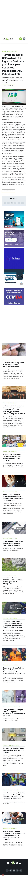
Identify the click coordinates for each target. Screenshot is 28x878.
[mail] (20, 870)
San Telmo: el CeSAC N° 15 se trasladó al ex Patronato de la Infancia (13, 750)
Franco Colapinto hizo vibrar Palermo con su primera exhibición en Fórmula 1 (13, 543)
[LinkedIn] (12, 203)
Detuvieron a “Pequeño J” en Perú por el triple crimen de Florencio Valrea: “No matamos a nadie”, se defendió (14, 671)
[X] (8, 203)
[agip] (14, 89)
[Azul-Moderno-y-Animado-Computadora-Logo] (14, 249)
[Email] (22, 203)
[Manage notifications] (3, 875)
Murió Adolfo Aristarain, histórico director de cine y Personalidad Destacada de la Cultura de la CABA (13, 498)
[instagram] (14, 870)
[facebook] (7, 870)
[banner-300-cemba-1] (14, 288)
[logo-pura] (8, 38)
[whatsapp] (17, 870)
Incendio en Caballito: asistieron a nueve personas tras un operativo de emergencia (13, 581)
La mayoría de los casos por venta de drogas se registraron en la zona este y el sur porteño (14, 713)
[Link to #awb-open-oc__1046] (20, 38)
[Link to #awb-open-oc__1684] (24, 38)
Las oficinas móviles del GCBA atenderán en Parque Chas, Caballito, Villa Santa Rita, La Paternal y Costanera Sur (14, 796)
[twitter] (10, 870)
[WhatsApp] (15, 203)
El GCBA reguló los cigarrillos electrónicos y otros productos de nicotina (13, 365)
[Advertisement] (14, 17)
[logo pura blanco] (14, 862)
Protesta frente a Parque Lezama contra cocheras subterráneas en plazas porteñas (12, 457)
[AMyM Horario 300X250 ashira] (14, 270)
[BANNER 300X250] (14, 212)
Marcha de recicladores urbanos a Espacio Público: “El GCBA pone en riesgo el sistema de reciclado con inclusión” (14, 835)
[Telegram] (18, 203)
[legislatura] (14, 230)
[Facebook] (4, 203)
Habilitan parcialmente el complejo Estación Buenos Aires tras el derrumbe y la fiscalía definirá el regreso (12, 624)
